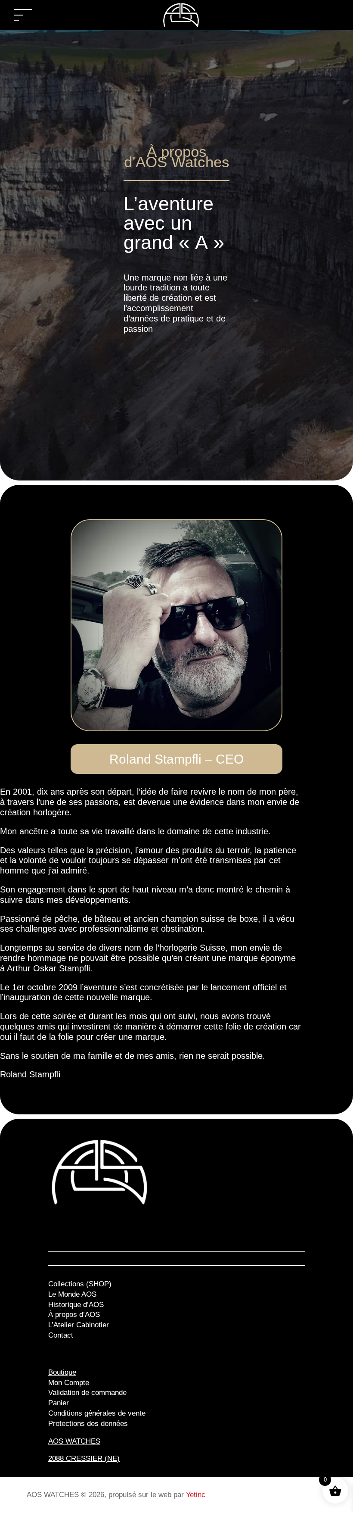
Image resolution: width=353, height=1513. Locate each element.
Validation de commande (87, 1392)
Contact (60, 1335)
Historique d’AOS (76, 1305)
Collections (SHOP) (79, 1284)
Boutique (62, 1372)
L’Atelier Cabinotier (78, 1325)
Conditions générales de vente (97, 1413)
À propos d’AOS (74, 1314)
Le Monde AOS (72, 1294)
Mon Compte (68, 1383)
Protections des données (88, 1423)
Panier (58, 1403)
